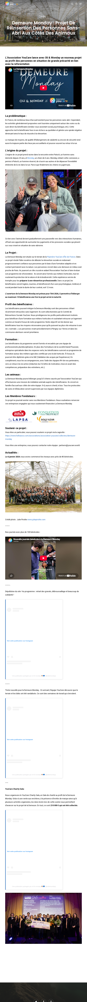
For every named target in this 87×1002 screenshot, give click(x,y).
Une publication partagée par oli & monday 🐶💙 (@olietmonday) (34, 676)
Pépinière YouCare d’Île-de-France (61, 257)
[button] (80, 4)
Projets (43, 17)
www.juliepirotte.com (36, 519)
